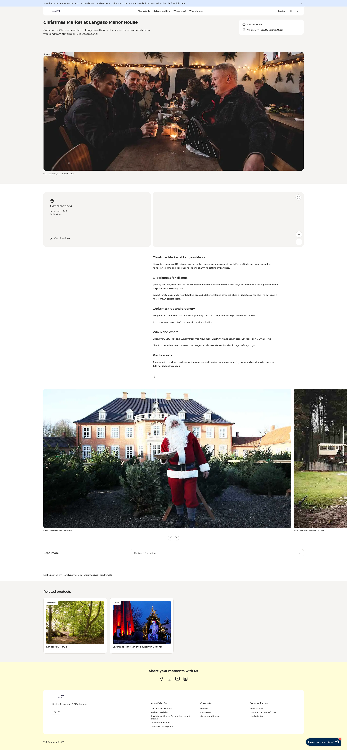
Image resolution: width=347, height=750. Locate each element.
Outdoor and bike (161, 11)
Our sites (281, 11)
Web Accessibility (159, 712)
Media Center (256, 716)
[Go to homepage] (56, 11)
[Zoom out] (299, 242)
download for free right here (171, 3)
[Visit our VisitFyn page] (161, 678)
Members (205, 708)
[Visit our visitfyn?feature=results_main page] (177, 678)
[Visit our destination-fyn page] (185, 678)
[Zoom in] (299, 234)
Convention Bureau (209, 716)
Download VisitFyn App (162, 726)
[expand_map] (298, 197)
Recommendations (160, 722)
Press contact (256, 708)
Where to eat (180, 11)
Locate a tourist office (161, 708)
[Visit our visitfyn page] (169, 678)
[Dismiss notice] (301, 3)
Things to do (144, 11)
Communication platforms (263, 712)
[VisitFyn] (60, 696)
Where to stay (196, 11)
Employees (205, 712)
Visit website (253, 24)
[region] (228, 219)
